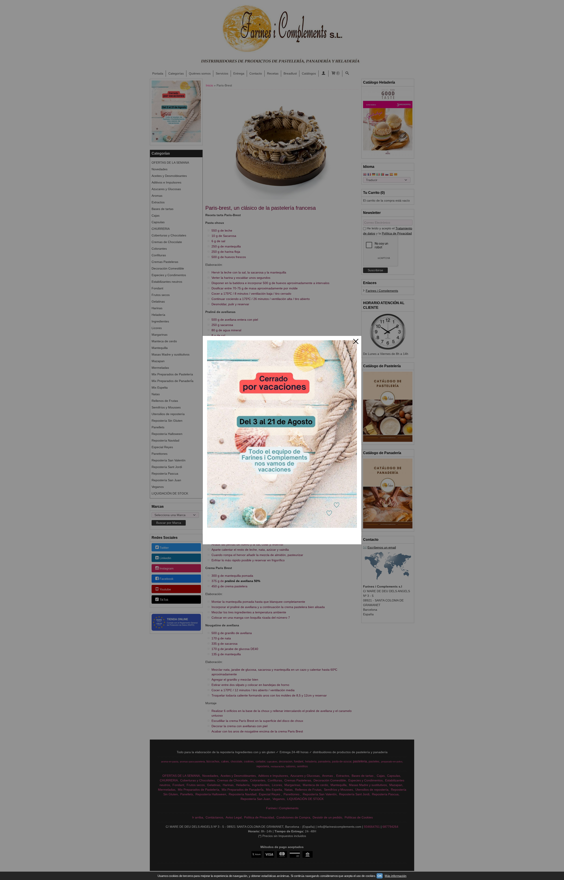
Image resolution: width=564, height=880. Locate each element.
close (355, 341)
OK (379, 876)
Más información (395, 876)
